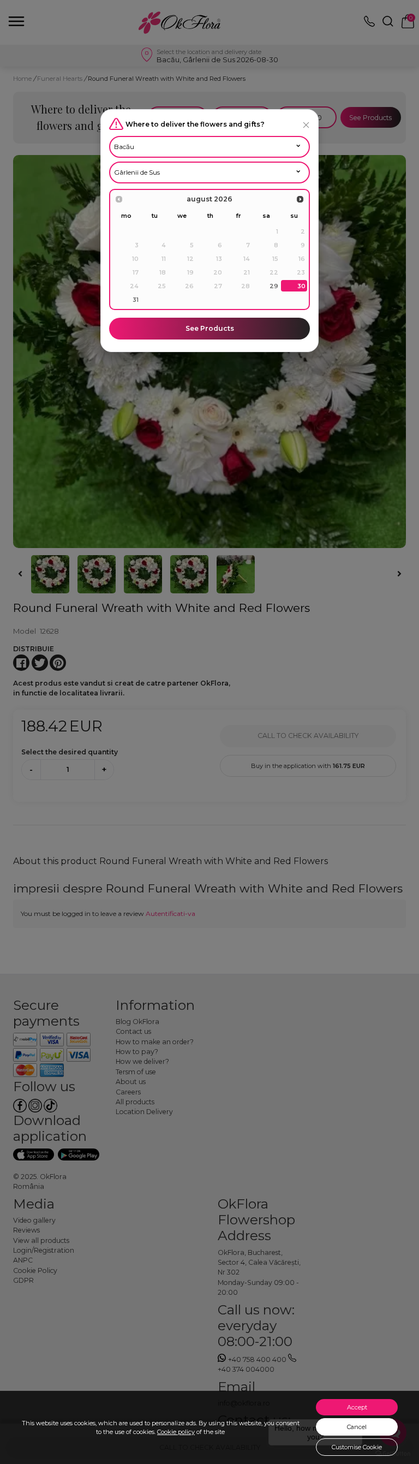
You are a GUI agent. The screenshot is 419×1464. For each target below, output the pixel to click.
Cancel (357, 1427)
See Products (209, 328)
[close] (306, 124)
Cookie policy (176, 1432)
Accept (357, 1407)
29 (274, 286)
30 (301, 286)
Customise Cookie (357, 1447)
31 (136, 299)
